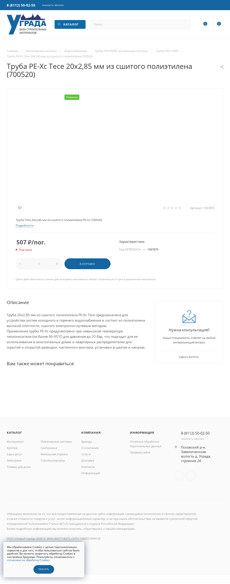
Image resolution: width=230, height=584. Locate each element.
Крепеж (12, 448)
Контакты (88, 467)
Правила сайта (140, 452)
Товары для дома (19, 467)
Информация (90, 473)
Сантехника (49, 448)
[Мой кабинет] (221, 5)
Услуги (86, 454)
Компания (91, 433)
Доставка (87, 460)
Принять (43, 569)
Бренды (86, 442)
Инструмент (15, 442)
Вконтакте (179, 475)
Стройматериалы (53, 460)
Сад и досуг (14, 454)
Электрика (14, 460)
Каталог (14, 433)
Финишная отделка (54, 454)
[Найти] (185, 24)
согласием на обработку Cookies (28, 560)
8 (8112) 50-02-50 (21, 5)
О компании (90, 448)
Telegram (191, 475)
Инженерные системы (56, 442)
